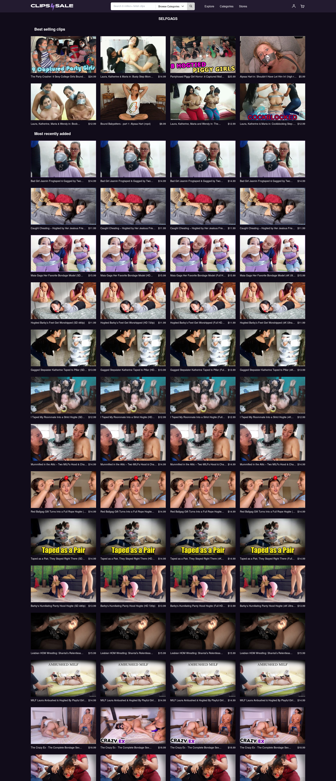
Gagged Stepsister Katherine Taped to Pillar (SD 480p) (57, 370)
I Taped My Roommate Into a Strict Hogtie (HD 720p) (126, 417)
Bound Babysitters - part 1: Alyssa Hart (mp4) (125, 123)
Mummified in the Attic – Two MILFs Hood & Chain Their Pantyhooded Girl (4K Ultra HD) (268, 464)
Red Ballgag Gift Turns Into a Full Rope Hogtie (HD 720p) (126, 511)
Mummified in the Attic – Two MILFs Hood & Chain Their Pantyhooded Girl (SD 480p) (58, 464)
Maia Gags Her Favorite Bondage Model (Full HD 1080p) (197, 275)
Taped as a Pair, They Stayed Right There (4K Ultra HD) (195, 558)
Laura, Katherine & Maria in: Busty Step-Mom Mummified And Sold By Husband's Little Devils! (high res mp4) (126, 76)
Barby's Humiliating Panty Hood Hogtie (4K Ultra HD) (266, 605)
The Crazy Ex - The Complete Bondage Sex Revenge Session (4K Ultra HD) (264, 747)
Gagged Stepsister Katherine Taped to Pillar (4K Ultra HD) (266, 370)
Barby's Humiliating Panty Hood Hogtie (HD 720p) (127, 605)
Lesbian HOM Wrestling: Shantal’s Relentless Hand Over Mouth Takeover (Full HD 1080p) (195, 653)
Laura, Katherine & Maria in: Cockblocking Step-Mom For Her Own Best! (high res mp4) (266, 123)
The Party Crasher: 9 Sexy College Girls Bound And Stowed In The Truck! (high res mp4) (57, 76)
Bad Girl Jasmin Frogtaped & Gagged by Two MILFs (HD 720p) (125, 181)
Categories (226, 6)
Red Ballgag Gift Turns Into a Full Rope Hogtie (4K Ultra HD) (268, 511)
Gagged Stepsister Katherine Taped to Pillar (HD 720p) (127, 370)
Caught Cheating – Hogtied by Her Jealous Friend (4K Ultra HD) (267, 228)
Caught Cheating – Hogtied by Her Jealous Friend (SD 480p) (58, 228)
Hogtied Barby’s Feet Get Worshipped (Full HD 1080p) (196, 322)
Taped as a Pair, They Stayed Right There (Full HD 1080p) (266, 558)
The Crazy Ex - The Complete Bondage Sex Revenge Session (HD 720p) (124, 747)
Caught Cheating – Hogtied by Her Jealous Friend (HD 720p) (128, 228)
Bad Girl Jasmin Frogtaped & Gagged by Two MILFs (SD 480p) (56, 181)
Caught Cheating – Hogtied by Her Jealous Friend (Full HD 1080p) (198, 228)
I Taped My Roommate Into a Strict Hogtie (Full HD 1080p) (196, 417)
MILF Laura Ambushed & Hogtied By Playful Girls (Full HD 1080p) (197, 700)
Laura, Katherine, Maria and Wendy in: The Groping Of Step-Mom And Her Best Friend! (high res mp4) (197, 123)
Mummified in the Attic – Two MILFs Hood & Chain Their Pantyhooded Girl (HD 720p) (128, 464)
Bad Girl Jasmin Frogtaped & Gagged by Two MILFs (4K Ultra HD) (265, 181)
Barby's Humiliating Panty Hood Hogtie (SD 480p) (58, 605)
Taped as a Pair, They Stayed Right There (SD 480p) (56, 558)
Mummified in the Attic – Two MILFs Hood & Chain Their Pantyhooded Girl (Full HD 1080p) (198, 464)
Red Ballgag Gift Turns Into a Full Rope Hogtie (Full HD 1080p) (196, 511)
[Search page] (52, 7)
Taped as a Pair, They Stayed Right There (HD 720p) (126, 558)
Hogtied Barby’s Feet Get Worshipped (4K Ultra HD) (266, 322)
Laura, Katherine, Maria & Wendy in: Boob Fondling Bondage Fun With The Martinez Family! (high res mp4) (58, 123)
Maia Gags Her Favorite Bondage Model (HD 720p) (125, 275)
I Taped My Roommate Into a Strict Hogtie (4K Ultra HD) (265, 417)
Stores (243, 6)
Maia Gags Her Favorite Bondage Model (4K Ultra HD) (267, 275)
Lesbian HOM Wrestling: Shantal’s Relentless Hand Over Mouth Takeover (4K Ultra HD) (265, 653)
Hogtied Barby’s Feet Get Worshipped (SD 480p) (58, 322)
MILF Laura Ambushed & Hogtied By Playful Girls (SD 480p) (58, 700)
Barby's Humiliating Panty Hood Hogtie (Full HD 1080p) (196, 605)
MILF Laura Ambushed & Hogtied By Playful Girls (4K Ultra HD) (267, 700)
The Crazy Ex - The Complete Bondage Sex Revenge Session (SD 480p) (55, 747)
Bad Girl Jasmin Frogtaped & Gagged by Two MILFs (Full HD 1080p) (195, 181)
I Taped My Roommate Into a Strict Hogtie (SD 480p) (56, 417)
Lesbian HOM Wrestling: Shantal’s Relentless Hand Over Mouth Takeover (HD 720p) (125, 653)
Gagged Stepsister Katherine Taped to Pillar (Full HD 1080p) (197, 370)
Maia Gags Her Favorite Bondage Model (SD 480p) (55, 275)
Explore (209, 6)
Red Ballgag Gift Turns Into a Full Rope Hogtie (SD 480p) (59, 511)
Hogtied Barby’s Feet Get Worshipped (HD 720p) (127, 322)
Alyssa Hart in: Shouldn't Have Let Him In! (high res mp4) (268, 76)
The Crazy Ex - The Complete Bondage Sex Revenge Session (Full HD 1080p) (194, 747)
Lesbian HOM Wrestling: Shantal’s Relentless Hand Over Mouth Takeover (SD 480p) (56, 653)
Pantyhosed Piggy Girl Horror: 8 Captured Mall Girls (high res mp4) (196, 76)
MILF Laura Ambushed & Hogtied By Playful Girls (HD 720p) (127, 700)
